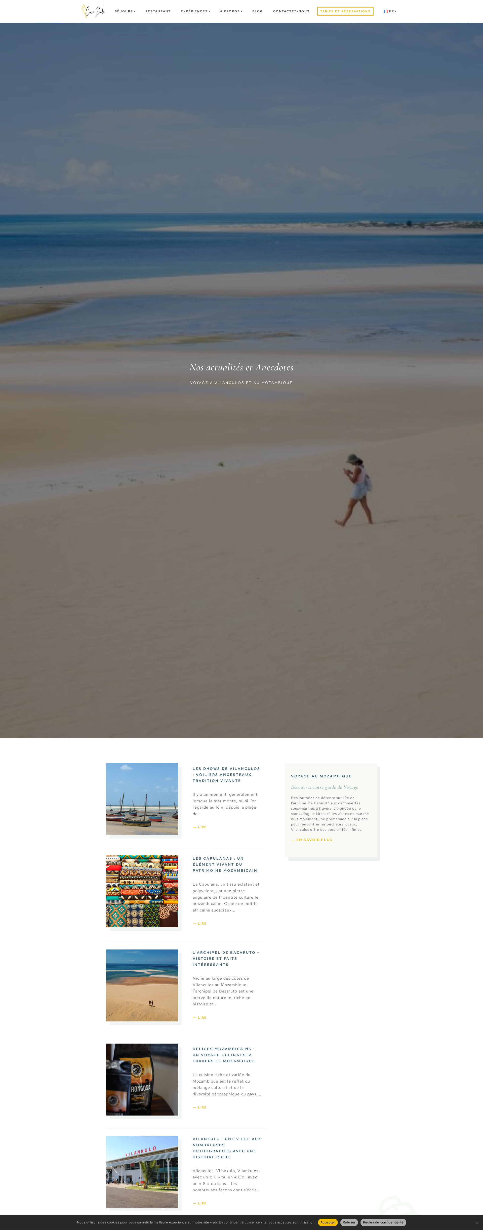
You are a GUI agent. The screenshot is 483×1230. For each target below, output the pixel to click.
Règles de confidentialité (383, 1222)
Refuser (349, 1222)
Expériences (194, 11)
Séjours (124, 11)
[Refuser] (476, 1222)
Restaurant (158, 11)
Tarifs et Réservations (345, 11)
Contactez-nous (291, 11)
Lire (202, 827)
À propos (230, 11)
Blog (257, 11)
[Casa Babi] (93, 11)
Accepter (327, 1222)
